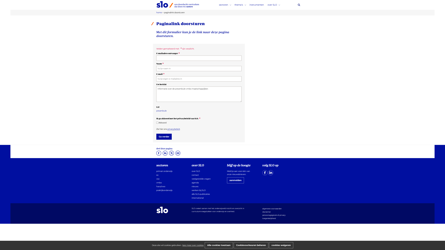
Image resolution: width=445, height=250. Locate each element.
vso (157, 179)
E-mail (160, 74)
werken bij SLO (199, 190)
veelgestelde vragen (201, 179)
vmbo (159, 183)
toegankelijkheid (269, 218)
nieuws (195, 186)
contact (195, 175)
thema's (239, 5)
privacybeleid (173, 129)
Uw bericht (161, 84)
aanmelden (236, 181)
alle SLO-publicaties (201, 194)
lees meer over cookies (193, 245)
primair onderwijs (164, 171)
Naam (160, 64)
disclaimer (266, 212)
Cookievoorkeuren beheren (251, 245)
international (198, 198)
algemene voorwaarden (272, 209)
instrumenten (257, 5)
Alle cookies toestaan (218, 245)
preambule (161, 111)
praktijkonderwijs (164, 190)
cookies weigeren (281, 245)
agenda (195, 183)
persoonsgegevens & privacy (274, 215)
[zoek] (299, 5)
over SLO (272, 5)
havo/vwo (160, 186)
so (157, 175)
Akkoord (163, 123)
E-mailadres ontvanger (168, 53)
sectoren (223, 5)
